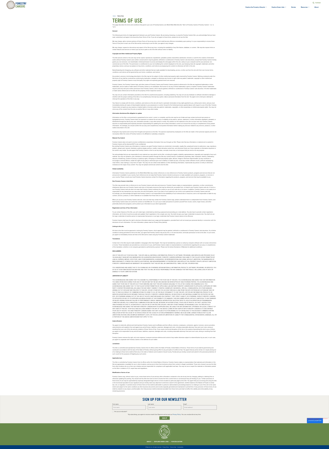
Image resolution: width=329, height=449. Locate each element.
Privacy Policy (177, 414)
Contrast (318, 3)
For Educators (176, 441)
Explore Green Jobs (161, 441)
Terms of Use (173, 447)
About (149, 441)
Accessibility (180, 447)
